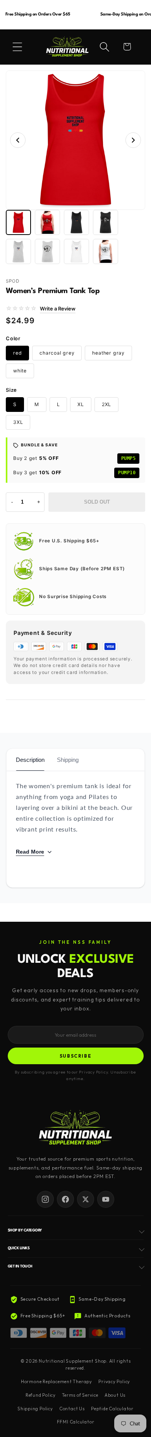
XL (80, 404)
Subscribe (76, 1056)
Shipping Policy (35, 1408)
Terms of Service (80, 1395)
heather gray (108, 353)
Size (11, 390)
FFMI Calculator (75, 1422)
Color (13, 338)
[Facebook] (65, 1199)
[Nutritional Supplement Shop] (75, 1128)
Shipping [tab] (68, 759)
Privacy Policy (114, 1381)
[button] (17, 46)
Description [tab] (30, 759)
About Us (115, 1395)
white (20, 371)
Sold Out (97, 502)
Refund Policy (41, 1395)
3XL (18, 422)
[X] (85, 1199)
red (17, 353)
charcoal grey (56, 353)
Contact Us (72, 1408)
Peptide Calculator (112, 1408)
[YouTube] (105, 1199)
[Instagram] (45, 1199)
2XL (106, 404)
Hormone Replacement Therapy (56, 1381)
